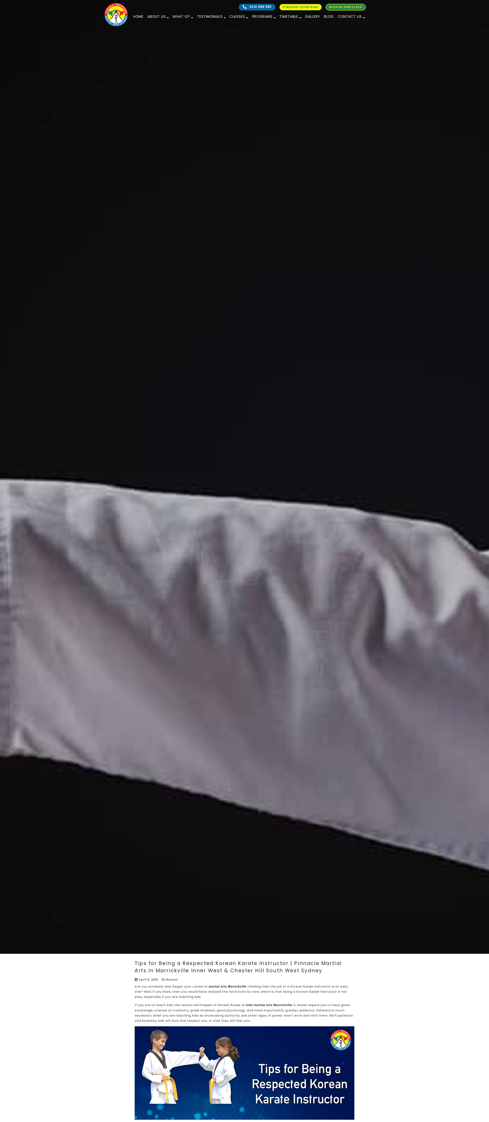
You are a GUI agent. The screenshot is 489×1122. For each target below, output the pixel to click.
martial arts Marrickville (228, 986)
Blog (329, 16)
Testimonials (210, 16)
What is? (181, 16)
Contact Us (350, 16)
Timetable (288, 16)
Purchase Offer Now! (300, 7)
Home (138, 16)
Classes (237, 16)
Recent (172, 979)
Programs (262, 16)
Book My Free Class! (345, 7)
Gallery (312, 16)
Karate (308, 986)
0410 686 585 (260, 7)
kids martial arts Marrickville (269, 1005)
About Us (156, 16)
